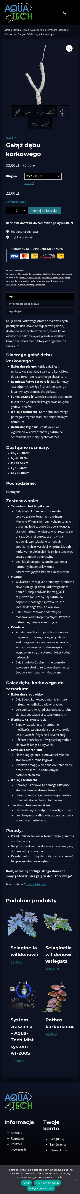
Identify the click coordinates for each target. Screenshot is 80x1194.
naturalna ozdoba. (40, 281)
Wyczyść (29, 183)
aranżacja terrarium (30, 277)
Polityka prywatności (41, 1188)
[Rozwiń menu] (72, 13)
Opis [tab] (12, 296)
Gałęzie (13, 138)
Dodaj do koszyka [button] (17, 972)
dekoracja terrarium (52, 277)
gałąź (67, 277)
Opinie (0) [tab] (15, 311)
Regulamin (18, 1138)
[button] (69, 48)
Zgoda (26, 1182)
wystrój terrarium (35, 284)
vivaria (21, 284)
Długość (12, 176)
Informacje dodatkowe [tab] (24, 304)
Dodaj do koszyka (45, 211)
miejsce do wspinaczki (17, 281)
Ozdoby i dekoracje (62, 274)
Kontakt (16, 1133)
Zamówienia (57, 1145)
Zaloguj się (56, 1139)
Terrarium (11, 284)
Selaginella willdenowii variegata (59, 954)
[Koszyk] (64, 13)
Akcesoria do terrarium (30, 274)
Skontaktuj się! (35, 884)
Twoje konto (51, 1125)
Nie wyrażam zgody (47, 1182)
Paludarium (57, 281)
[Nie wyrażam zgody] (75, 1179)
